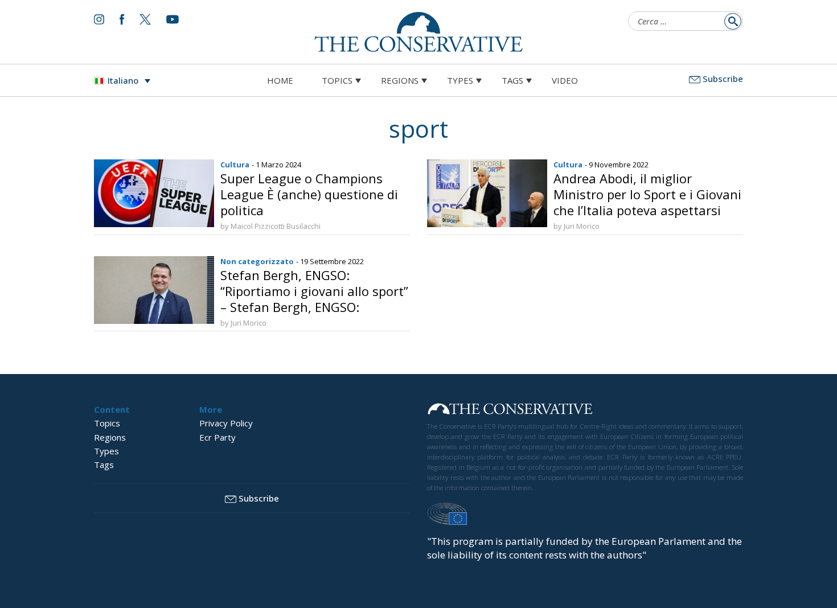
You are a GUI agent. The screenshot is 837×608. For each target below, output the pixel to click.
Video (565, 80)
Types (460, 80)
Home (280, 80)
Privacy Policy (226, 423)
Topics (337, 80)
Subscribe (723, 78)
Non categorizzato (257, 261)
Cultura (234, 164)
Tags (512, 80)
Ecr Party (217, 437)
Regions (400, 80)
